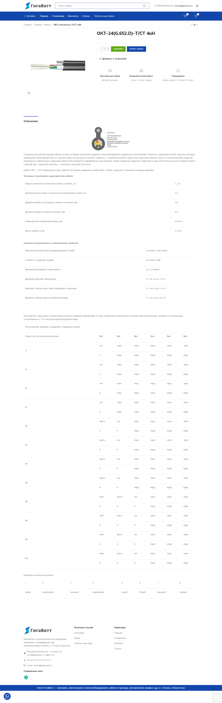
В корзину (118, 49)
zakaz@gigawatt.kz (183, 6)
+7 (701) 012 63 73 (163, 6)
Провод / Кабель (43, 25)
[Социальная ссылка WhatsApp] (26, 677)
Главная (28, 25)
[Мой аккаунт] (197, 5)
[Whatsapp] (7, 696)
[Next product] (197, 25)
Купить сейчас (137, 49)
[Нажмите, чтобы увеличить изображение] (29, 93)
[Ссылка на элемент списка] (48, 653)
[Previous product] (192, 25)
